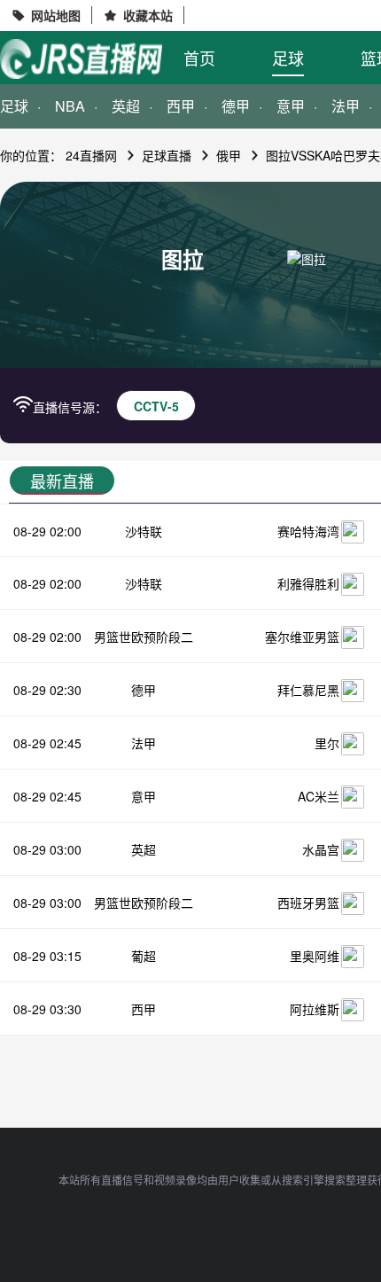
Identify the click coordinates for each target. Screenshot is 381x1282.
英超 (126, 106)
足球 (288, 57)
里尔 (327, 743)
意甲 (290, 106)
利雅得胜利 (308, 583)
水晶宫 (320, 849)
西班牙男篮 (308, 902)
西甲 (181, 106)
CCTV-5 (156, 406)
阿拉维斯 (314, 1009)
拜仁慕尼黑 (308, 690)
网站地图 (56, 15)
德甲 (236, 106)
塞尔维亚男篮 (302, 636)
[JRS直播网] (81, 59)
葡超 (143, 956)
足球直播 (166, 155)
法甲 (143, 743)
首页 (199, 57)
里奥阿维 (314, 956)
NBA (70, 106)
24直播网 (91, 155)
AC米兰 (318, 796)
